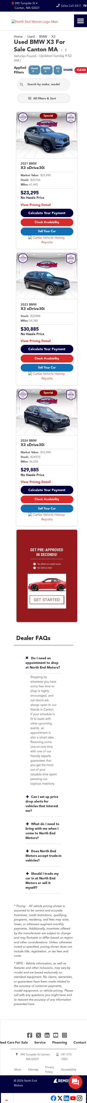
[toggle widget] (75, 1082)
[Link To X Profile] (39, 1035)
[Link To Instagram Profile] (64, 1035)
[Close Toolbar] (7, 1098)
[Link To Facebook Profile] (30, 1035)
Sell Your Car (47, 231)
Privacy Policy (49, 1070)
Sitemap (33, 1069)
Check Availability (47, 222)
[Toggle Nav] (80, 20)
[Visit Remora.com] (63, 1081)
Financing (59, 1042)
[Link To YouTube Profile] (56, 1035)
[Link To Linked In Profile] (47, 1035)
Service (40, 1042)
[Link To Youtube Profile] (73, 1100)
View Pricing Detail (36, 205)
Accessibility (68, 1069)
